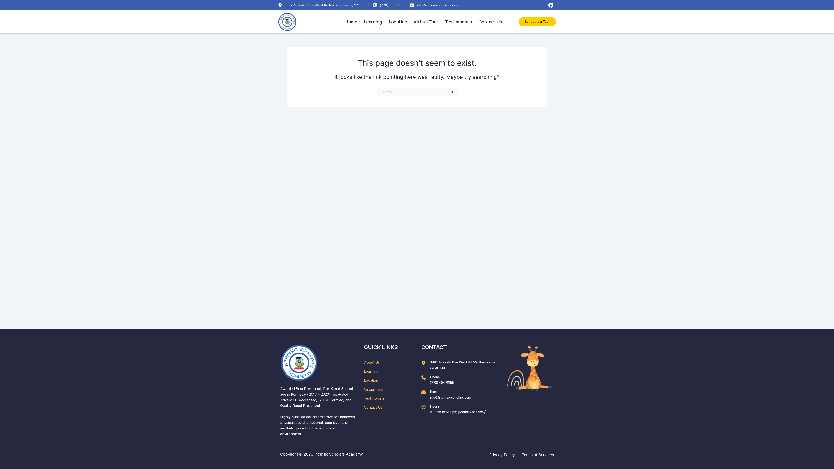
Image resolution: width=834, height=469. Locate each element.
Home (351, 22)
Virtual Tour (426, 22)
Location (398, 22)
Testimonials (458, 22)
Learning (373, 22)
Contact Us (490, 22)
